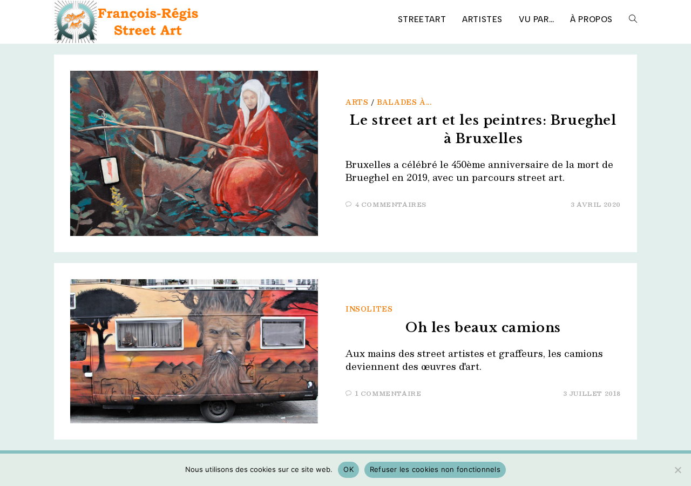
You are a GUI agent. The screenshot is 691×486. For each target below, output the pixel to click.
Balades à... (404, 102)
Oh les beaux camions (483, 327)
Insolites (369, 308)
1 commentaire (388, 393)
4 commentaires (390, 204)
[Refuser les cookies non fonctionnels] (677, 469)
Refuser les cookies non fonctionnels (435, 469)
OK (348, 469)
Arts (357, 102)
